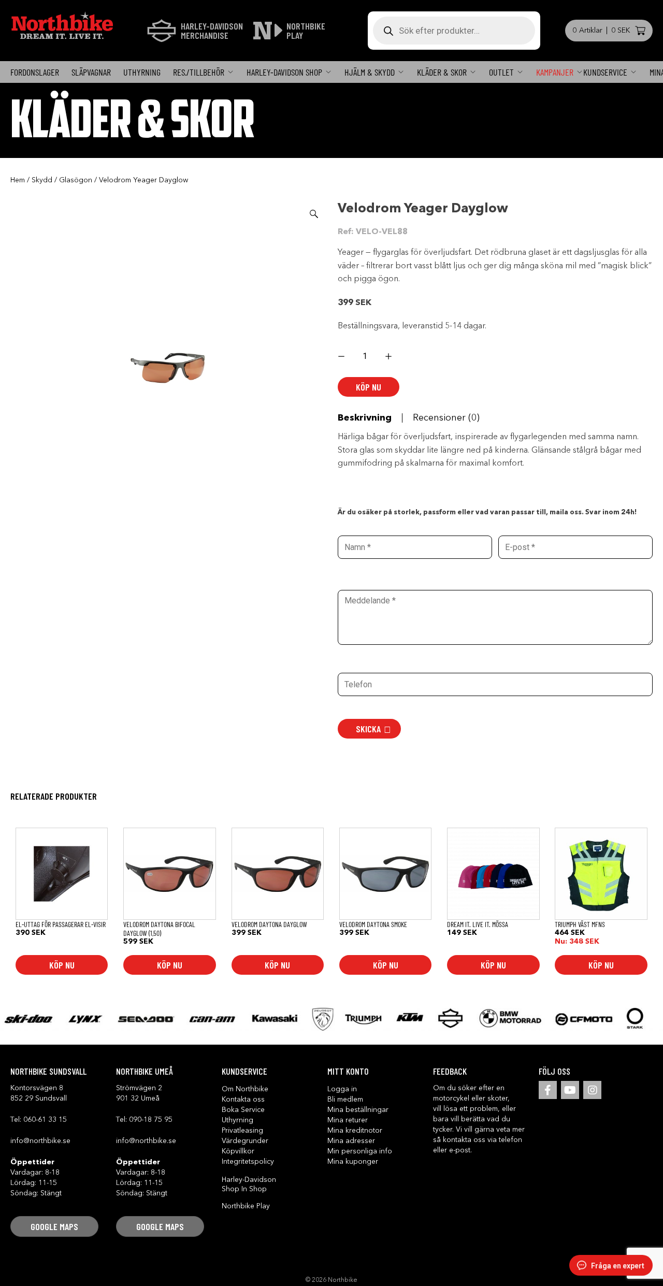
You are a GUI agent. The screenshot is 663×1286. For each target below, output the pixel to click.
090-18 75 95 (150, 1119)
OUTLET (501, 72)
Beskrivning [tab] (365, 418)
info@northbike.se (40, 1141)
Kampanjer (554, 72)
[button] (314, 214)
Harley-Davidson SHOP (284, 72)
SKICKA (368, 728)
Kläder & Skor (442, 72)
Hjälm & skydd (369, 72)
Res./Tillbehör (198, 72)
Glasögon (75, 180)
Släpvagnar (91, 72)
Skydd (42, 180)
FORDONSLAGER (34, 72)
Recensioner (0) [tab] (446, 418)
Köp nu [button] (62, 965)
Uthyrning (142, 72)
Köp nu (368, 387)
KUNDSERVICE (605, 72)
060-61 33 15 (45, 1119)
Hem (17, 180)
